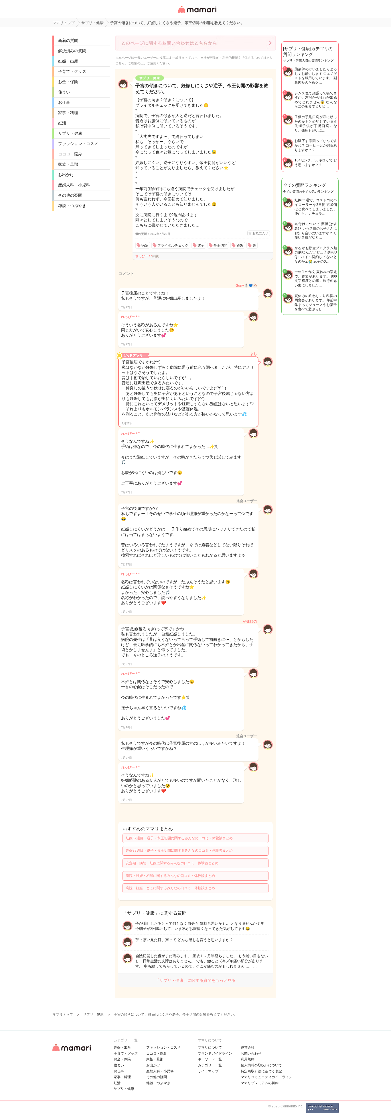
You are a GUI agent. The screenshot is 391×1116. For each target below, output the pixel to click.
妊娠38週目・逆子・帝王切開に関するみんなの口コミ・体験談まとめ (179, 850)
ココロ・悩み (70, 154)
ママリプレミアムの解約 (260, 1083)
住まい (64, 92)
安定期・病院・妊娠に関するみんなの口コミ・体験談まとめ (172, 863)
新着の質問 (68, 40)
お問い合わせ (251, 1053)
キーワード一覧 (210, 1059)
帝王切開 (220, 245)
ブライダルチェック (172, 245)
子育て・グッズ (72, 71)
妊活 (62, 123)
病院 (144, 245)
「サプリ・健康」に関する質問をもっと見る (195, 980)
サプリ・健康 (70, 133)
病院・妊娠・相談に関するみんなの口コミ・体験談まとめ (170, 876)
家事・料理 (68, 112)
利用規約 (247, 1059)
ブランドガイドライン (215, 1053)
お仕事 (64, 102)
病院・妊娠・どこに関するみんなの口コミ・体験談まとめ (170, 888)
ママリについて (210, 1047)
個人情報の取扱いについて (261, 1065)
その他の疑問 (70, 195)
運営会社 (247, 1047)
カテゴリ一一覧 (210, 1065)
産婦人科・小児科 (74, 185)
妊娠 (239, 245)
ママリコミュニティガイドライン (266, 1077)
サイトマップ (208, 1071)
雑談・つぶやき (72, 205)
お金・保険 (68, 81)
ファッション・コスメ (78, 143)
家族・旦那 (68, 164)
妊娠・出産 (68, 61)
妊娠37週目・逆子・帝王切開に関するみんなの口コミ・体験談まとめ (179, 838)
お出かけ (66, 174)
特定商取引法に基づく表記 (261, 1071)
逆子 (201, 245)
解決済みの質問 (72, 50)
